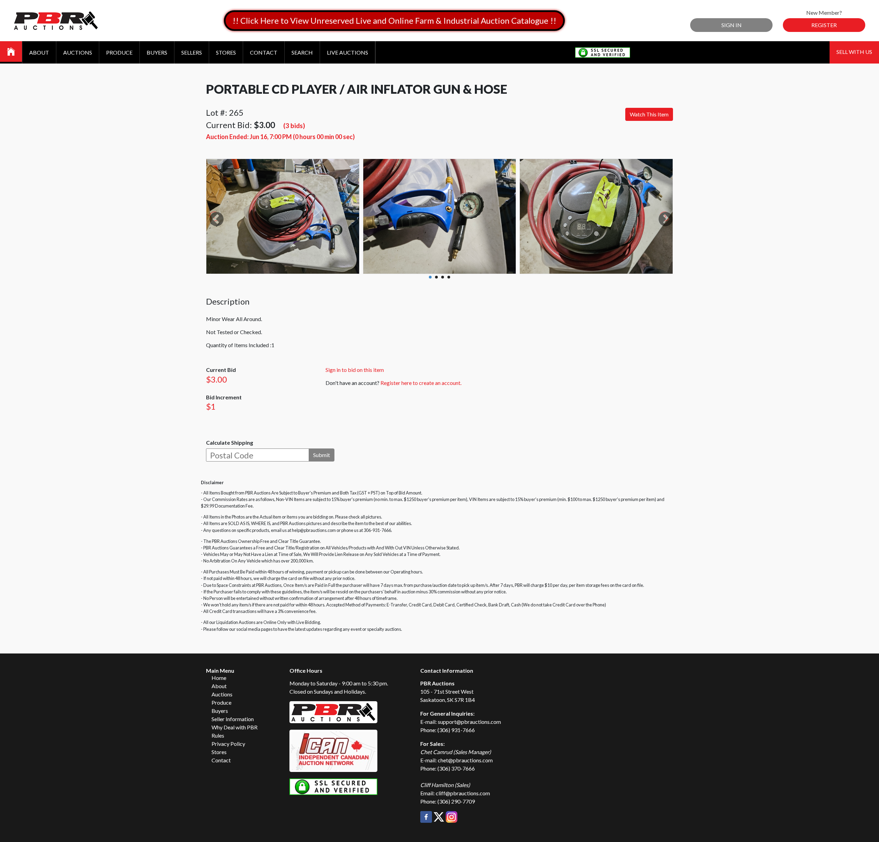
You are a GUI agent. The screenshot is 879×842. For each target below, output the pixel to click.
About (39, 52)
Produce (119, 52)
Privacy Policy (228, 743)
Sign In (731, 25)
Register (824, 25)
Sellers (191, 52)
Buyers (157, 52)
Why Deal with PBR (235, 727)
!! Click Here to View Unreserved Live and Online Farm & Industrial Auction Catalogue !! (394, 20)
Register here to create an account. (420, 382)
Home (219, 677)
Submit (321, 455)
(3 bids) (294, 125)
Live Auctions (347, 52)
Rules (218, 735)
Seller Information (233, 719)
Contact (263, 52)
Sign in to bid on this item (355, 369)
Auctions (77, 52)
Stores (226, 52)
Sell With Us (854, 51)
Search (302, 52)
